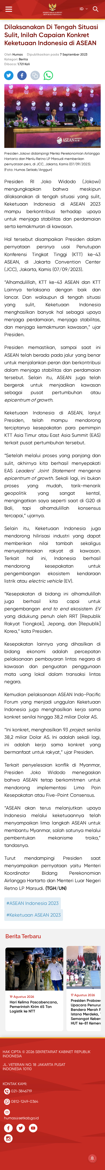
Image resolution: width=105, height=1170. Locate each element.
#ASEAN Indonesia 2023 (32, 903)
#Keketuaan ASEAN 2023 (33, 915)
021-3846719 (21, 1091)
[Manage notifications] (92, 1158)
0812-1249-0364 (24, 1101)
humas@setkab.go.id (21, 1117)
